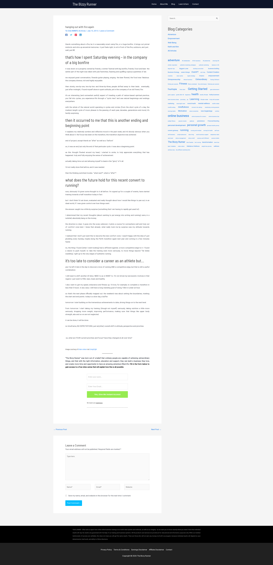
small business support (202, 134)
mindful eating (171, 107)
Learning (194, 99)
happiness (187, 94)
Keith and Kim (173, 47)
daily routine (180, 76)
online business (178, 116)
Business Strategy (173, 72)
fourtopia (172, 89)
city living (202, 72)
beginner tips (171, 68)
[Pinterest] (76, 35)
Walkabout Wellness (193, 146)
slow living (191, 134)
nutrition (217, 111)
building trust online (198, 68)
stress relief (191, 138)
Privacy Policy (106, 550)
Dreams (201, 76)
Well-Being (172, 43)
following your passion (213, 84)
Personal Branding (213, 121)
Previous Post (60, 429)
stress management (181, 138)
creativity (170, 76)
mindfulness (183, 107)
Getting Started (197, 89)
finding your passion (173, 84)
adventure (174, 60)
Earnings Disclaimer (139, 550)
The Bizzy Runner (85, 4)
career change (185, 72)
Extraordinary (201, 79)
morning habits (172, 111)
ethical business (188, 79)
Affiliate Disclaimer (156, 550)
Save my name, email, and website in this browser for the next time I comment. (99, 496)
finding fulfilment (214, 79)
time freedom (190, 142)
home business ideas (173, 99)
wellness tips (171, 150)
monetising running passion (212, 107)
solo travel (170, 138)
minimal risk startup (197, 107)
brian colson (82, 349)
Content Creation (213, 72)
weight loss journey (207, 146)
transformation (207, 142)
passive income (183, 121)
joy (187, 99)
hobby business (214, 94)
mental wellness (204, 103)
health (195, 94)
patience (192, 121)
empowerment (213, 76)
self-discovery (171, 134)
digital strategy (191, 76)
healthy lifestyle (204, 94)
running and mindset (196, 130)
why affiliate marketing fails (183, 150)
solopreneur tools (214, 134)
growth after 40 (180, 94)
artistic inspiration (172, 65)
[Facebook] (66, 35)
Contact (169, 550)
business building (213, 68)
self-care (217, 130)
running (184, 130)
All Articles (172, 51)
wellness (216, 146)
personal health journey (213, 125)
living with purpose (214, 99)
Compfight (93, 349)
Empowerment (174, 38)
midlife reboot (215, 103)
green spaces (171, 94)
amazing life (216, 60)
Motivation (182, 111)
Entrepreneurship (174, 79)
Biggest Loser (183, 68)
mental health (191, 103)
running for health (208, 130)
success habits (215, 138)
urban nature (181, 146)
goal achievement (214, 89)
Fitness (183, 83)
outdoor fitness (171, 121)
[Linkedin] (80, 35)
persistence (201, 121)
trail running (198, 142)
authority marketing (204, 65)
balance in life (215, 65)
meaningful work (180, 103)
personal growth (196, 125)
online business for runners (199, 116)
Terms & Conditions (121, 550)
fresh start (182, 89)
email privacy (99, 403)
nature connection (193, 111)
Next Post (156, 429)
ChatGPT (195, 72)
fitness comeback (192, 84)
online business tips (214, 116)
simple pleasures (181, 134)
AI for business (196, 60)
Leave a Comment (107, 31)
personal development (177, 125)
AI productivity (206, 60)
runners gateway (173, 130)
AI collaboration (186, 60)
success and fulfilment (203, 138)
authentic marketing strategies (188, 65)
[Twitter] (71, 35)
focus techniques (202, 84)
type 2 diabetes (172, 146)
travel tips (216, 142)
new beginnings (206, 111)
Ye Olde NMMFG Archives (75, 31)
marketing (171, 103)
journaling (182, 99)
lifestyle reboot (204, 99)
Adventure (172, 34)
